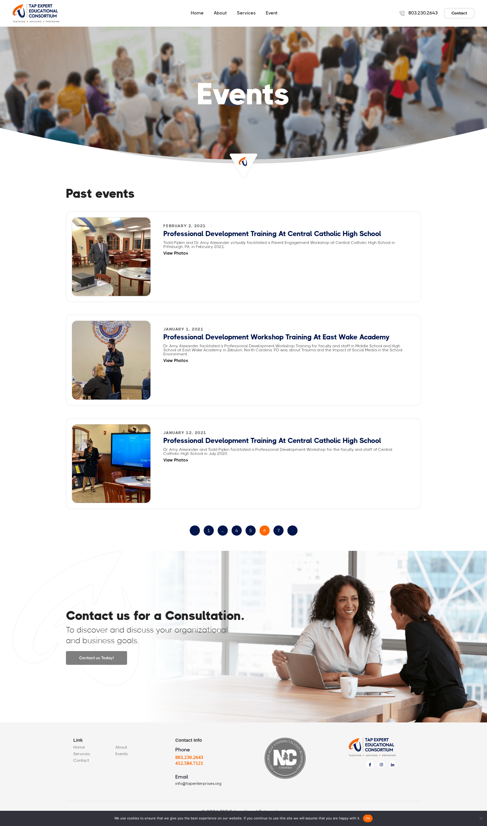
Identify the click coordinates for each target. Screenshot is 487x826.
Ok (368, 818)
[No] (480, 818)
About (220, 13)
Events (121, 754)
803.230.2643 (423, 13)
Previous (195, 530)
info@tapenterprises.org (198, 784)
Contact (459, 13)
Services (246, 13)
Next (292, 530)
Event (271, 13)
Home (197, 13)
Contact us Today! (96, 658)
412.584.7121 (189, 763)
